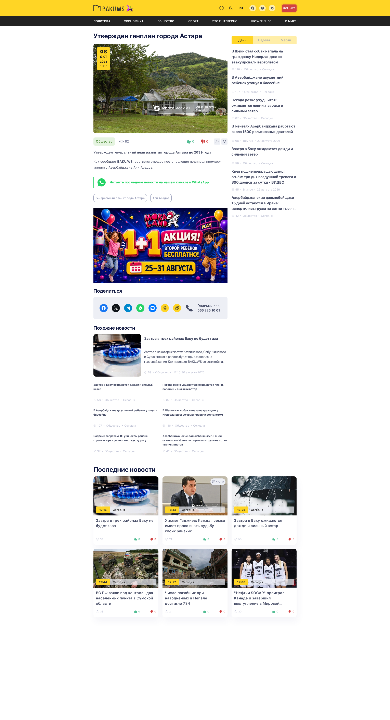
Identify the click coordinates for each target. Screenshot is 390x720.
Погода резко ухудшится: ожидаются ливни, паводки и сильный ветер (192, 387)
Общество (165, 21)
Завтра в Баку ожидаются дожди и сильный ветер (123, 387)
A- (217, 141)
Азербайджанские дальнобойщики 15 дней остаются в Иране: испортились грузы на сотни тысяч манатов (194, 440)
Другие (248, 140)
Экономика (134, 21)
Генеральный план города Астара (120, 198)
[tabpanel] (264, 133)
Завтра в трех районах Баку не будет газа (181, 338)
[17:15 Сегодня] (125, 496)
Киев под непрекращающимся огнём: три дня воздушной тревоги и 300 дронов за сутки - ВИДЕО (264, 176)
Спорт (193, 21)
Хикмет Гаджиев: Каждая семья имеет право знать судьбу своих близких (195, 525)
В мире (291, 21)
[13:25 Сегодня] (264, 496)
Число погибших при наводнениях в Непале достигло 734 (186, 598)
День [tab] (242, 40)
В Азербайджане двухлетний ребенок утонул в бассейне (125, 412)
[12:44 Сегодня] (125, 568)
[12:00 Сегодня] (264, 568)
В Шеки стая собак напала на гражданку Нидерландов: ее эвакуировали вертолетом (192, 412)
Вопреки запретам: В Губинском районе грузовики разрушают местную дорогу (120, 438)
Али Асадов (161, 198)
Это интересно (224, 21)
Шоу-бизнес (261, 21)
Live (292, 8)
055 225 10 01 (208, 310)
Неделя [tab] (264, 40)
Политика (101, 21)
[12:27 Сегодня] (195, 568)
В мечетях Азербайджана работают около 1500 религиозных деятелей (263, 129)
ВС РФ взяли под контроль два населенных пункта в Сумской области (124, 598)
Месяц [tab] (286, 40)
